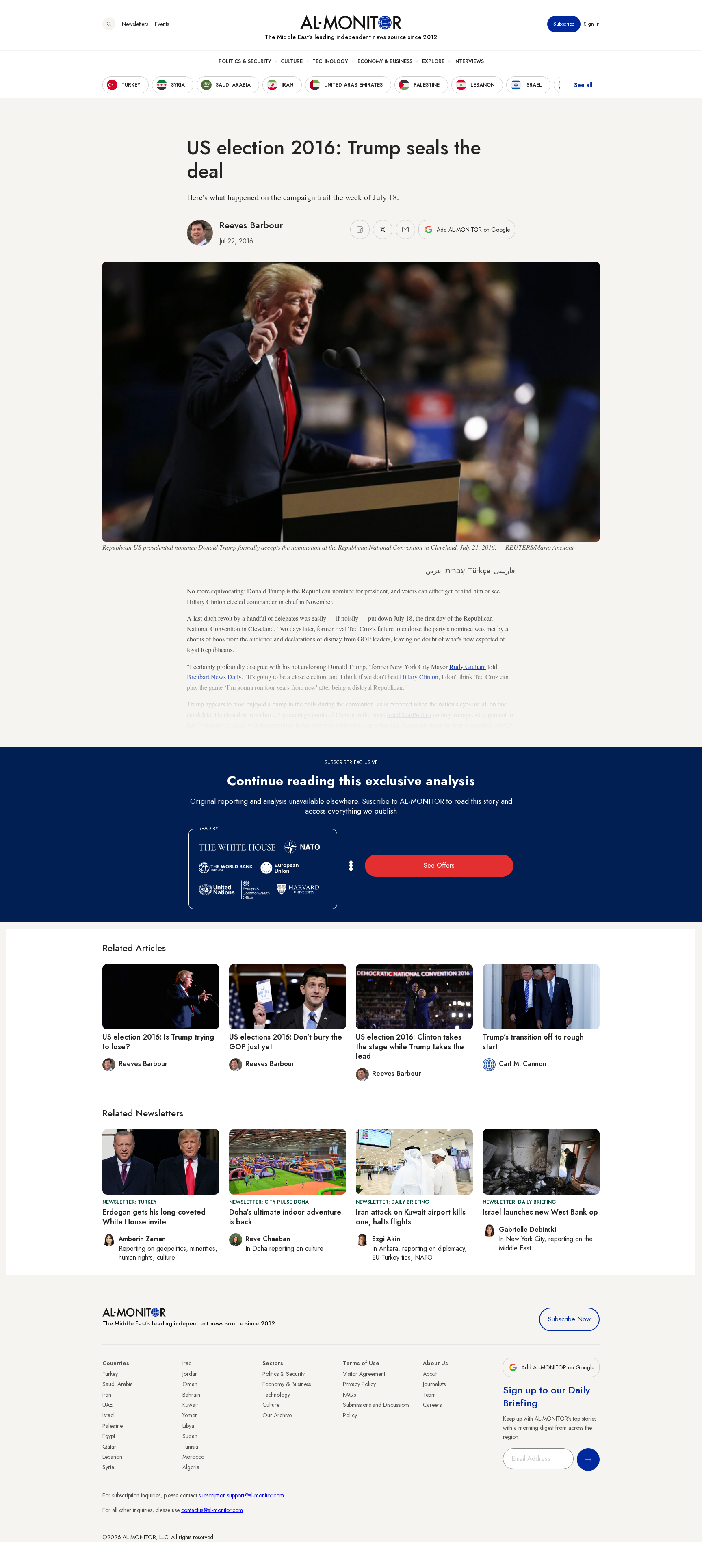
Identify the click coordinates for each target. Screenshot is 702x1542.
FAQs (349, 1394)
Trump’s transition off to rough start (533, 1042)
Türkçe (479, 570)
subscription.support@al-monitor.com (241, 1495)
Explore (433, 61)
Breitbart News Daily (214, 676)
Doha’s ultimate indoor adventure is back (285, 1217)
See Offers (439, 865)
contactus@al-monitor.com (212, 1510)
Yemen (190, 1415)
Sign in (592, 24)
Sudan (189, 1436)
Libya (188, 1426)
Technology (330, 61)
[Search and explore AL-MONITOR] (108, 23)
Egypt (108, 1436)
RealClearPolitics (409, 714)
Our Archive (277, 1415)
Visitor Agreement (364, 1374)
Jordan (190, 1374)
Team (429, 1394)
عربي (433, 570)
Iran (106, 1394)
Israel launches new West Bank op (540, 1212)
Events (162, 24)
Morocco (193, 1457)
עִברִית (455, 570)
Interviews (469, 61)
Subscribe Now (569, 1319)
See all (583, 85)
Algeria (190, 1467)
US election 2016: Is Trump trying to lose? (158, 1042)
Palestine (112, 1426)
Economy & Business (385, 61)
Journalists (434, 1384)
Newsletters (135, 24)
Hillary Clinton (419, 676)
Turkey (110, 1374)
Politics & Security (245, 61)
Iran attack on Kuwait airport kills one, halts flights (411, 1217)
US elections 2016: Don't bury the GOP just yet (285, 1042)
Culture (292, 61)
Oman (189, 1384)
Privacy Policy (359, 1384)
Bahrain (191, 1394)
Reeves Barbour (251, 225)
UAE (107, 1405)
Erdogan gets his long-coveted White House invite (154, 1217)
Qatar (109, 1446)
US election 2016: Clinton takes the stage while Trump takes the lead (410, 1046)
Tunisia (190, 1446)
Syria (108, 1467)
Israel (108, 1415)
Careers (432, 1405)
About (430, 1374)
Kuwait (190, 1405)
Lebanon (112, 1457)
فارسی (504, 570)
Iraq (187, 1363)
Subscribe (563, 24)
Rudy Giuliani (467, 666)
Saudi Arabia (117, 1384)
